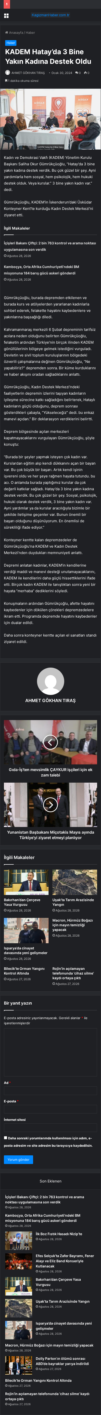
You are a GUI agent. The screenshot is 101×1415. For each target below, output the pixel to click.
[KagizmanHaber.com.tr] (50, 15)
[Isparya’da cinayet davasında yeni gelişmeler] (26, 930)
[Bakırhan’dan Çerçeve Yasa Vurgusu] (26, 882)
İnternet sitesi (15, 1120)
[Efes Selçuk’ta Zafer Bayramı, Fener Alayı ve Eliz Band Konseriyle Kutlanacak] (18, 1261)
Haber (30, 32)
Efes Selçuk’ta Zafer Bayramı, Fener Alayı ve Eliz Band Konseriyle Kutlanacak (65, 1261)
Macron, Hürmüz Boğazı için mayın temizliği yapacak (72, 925)
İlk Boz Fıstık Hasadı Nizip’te (59, 1234)
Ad (7, 1083)
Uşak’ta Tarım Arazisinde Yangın (63, 1301)
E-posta (11, 1101)
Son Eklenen (51, 1181)
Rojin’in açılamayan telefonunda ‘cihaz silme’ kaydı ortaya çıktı (73, 973)
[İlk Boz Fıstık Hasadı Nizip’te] (18, 1240)
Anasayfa (15, 32)
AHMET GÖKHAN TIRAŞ (28, 73)
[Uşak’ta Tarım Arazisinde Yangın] (74, 882)
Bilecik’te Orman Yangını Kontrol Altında (38, 1380)
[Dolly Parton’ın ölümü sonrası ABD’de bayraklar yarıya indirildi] (18, 1365)
